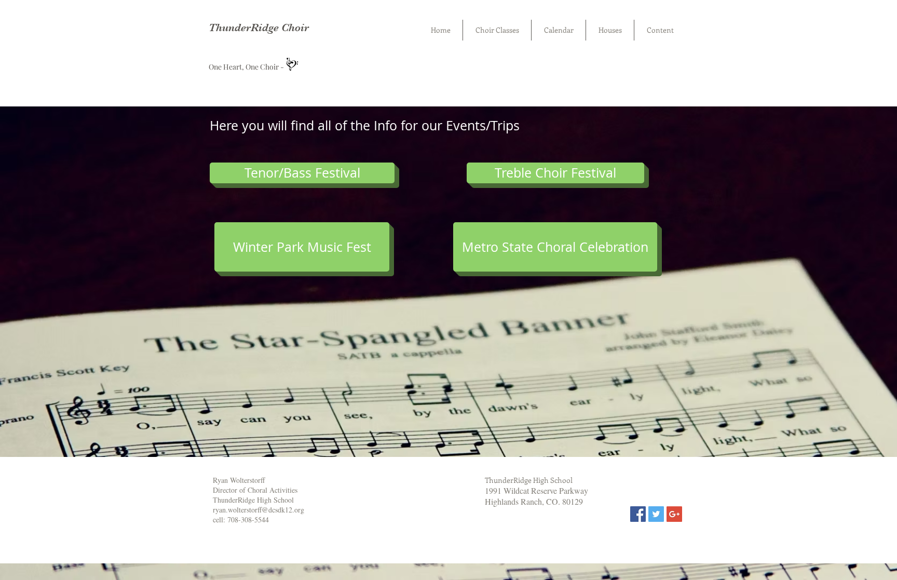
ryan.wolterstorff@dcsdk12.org (258, 510)
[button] (555, 173)
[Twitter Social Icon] (656, 514)
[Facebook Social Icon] (638, 514)
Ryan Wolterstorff (239, 480)
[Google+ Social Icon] (674, 514)
